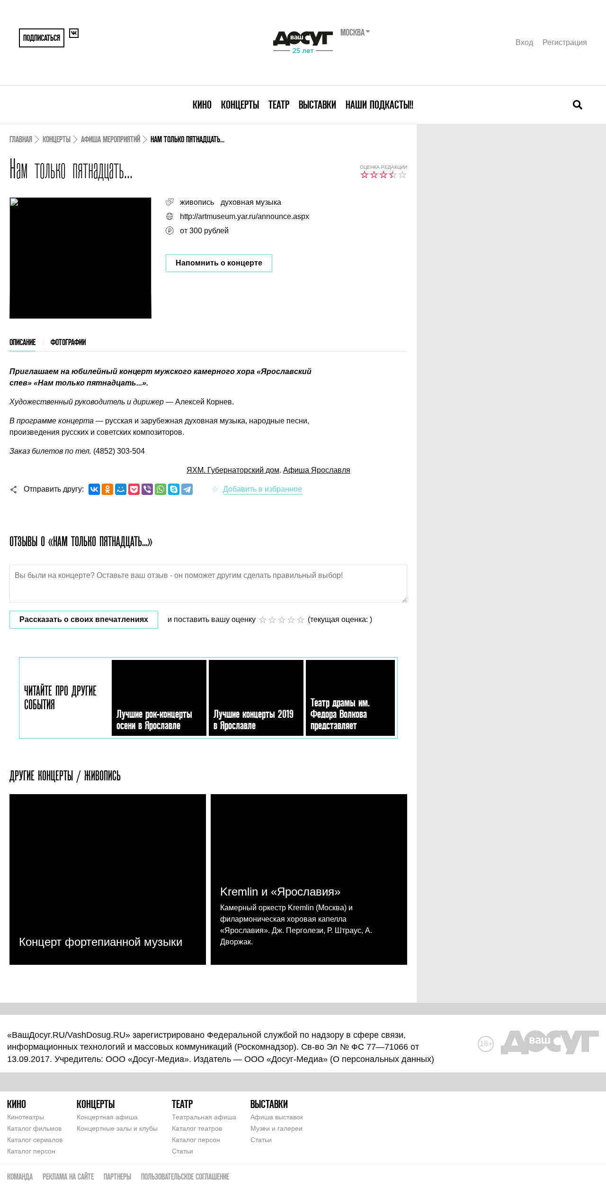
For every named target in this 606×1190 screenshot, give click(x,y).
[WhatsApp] (160, 489)
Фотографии (68, 342)
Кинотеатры (25, 1117)
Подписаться (41, 37)
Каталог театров (197, 1128)
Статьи (182, 1151)
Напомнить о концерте (219, 263)
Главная (20, 139)
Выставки (317, 104)
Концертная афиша (107, 1117)
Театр (278, 104)
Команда (20, 1176)
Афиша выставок (276, 1117)
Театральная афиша (204, 1117)
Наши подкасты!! (379, 104)
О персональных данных (382, 1059)
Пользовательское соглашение (185, 1176)
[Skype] (173, 489)
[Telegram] (187, 489)
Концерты (240, 104)
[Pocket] (134, 489)
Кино (202, 104)
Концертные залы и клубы (117, 1128)
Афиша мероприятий (110, 139)
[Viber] (147, 489)
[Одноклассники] (107, 489)
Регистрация (565, 42)
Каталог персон (31, 1151)
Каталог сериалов (34, 1140)
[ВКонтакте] (94, 489)
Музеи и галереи (276, 1128)
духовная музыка (251, 202)
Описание (22, 342)
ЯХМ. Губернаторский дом (233, 470)
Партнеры (117, 1176)
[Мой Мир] (120, 489)
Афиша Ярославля (316, 470)
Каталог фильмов (34, 1128)
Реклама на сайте (68, 1176)
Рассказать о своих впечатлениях (83, 619)
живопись (197, 202)
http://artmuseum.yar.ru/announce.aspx (244, 216)
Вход (524, 42)
